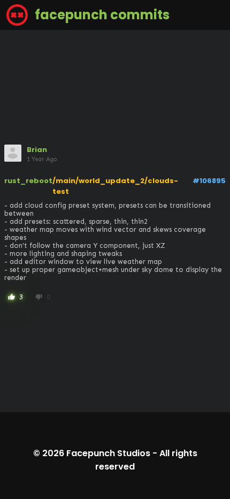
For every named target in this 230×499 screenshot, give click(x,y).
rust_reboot (28, 181)
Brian (37, 150)
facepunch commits (101, 15)
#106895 (209, 181)
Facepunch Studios (108, 453)
